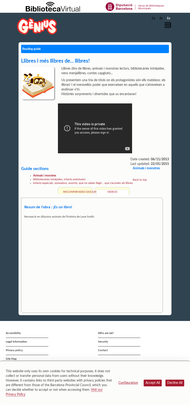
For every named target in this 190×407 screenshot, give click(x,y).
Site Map (11, 358)
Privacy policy (14, 350)
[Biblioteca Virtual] (53, 6)
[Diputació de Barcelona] (135, 6)
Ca (153, 18)
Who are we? (106, 333)
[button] (169, 25)
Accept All (153, 383)
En (168, 18)
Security (103, 341)
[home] (37, 26)
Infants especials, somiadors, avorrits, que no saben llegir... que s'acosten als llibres (83, 183)
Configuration (128, 383)
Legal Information (16, 341)
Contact (103, 350)
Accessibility (13, 333)
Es (161, 18)
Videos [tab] (112, 191)
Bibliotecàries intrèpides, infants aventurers (59, 179)
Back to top (140, 179)
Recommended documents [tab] (77, 191)
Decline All (174, 383)
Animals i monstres (44, 175)
